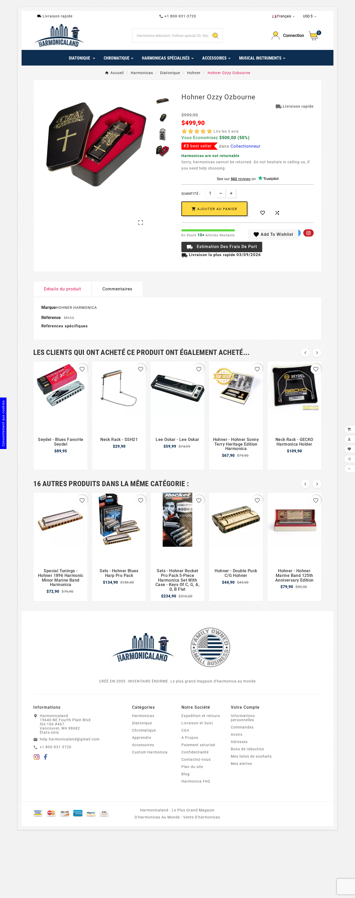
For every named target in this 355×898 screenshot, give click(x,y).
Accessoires (143, 745)
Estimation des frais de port (222, 247)
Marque (48, 307)
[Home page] (143, 647)
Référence (51, 317)
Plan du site (192, 767)
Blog (185, 774)
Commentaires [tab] (117, 289)
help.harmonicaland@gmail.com (70, 739)
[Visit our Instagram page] (36, 758)
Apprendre (141, 738)
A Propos (189, 738)
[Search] (215, 35)
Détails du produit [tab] (62, 289)
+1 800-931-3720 (177, 16)
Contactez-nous (196, 759)
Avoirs (236, 734)
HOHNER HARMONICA (76, 307)
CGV (185, 730)
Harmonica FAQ (195, 781)
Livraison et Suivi (197, 723)
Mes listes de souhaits (251, 756)
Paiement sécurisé (198, 745)
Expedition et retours (200, 716)
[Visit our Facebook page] (45, 758)
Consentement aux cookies (3, 423)
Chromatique (144, 730)
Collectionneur (245, 146)
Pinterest (308, 233)
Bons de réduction (247, 749)
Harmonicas (143, 716)
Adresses (239, 742)
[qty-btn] (231, 193)
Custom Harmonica (150, 752)
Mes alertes (241, 764)
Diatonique (142, 723)
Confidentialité (195, 752)
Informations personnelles (243, 718)
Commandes (242, 727)
